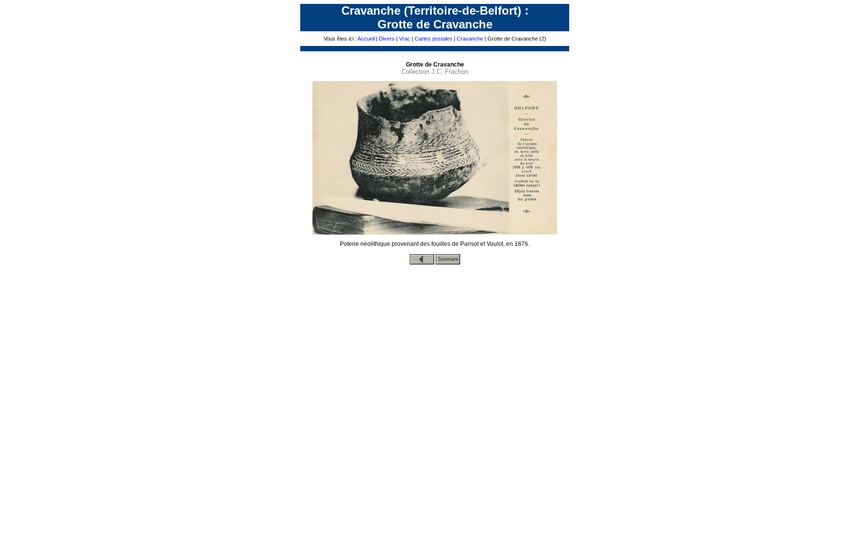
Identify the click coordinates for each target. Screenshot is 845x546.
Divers (387, 39)
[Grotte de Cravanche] (422, 262)
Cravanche (470, 39)
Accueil (366, 39)
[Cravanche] (434, 232)
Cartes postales (433, 39)
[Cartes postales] (448, 262)
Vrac (404, 39)
